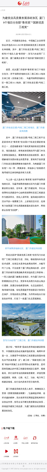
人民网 (2, 10)
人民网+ (15, 443)
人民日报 (6, 443)
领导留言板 (34, 443)
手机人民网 (25, 443)
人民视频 (6, 456)
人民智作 (15, 456)
